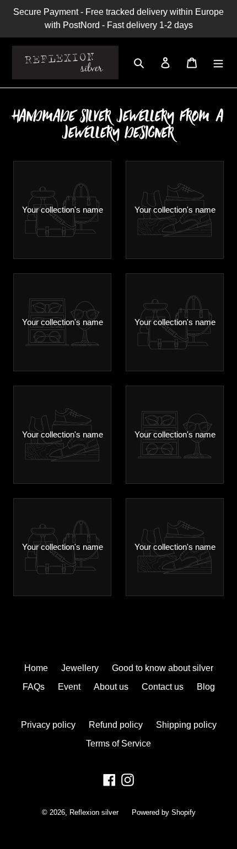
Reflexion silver (93, 812)
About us (111, 686)
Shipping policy (186, 724)
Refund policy (116, 724)
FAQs (34, 686)
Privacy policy (48, 724)
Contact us (163, 686)
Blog (206, 686)
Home (36, 668)
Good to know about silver (162, 668)
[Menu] (218, 63)
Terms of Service (118, 743)
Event (69, 686)
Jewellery (80, 668)
